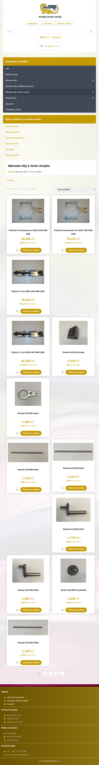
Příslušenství (50, 98)
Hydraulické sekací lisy (15, 138)
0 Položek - (49, 46)
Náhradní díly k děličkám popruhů (20, 86)
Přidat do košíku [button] (30, 250)
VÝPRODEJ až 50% (13, 110)
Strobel (10, 180)
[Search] (91, 31)
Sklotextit (10, 104)
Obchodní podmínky (15, 697)
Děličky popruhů (12, 132)
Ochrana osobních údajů (17, 701)
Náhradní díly (50, 80)
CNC (7, 69)
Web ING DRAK (64, 24)
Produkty (33, 24)
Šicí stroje (10, 149)
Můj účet (45, 37)
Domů (10, 172)
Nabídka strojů (12, 74)
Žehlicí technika (12, 155)
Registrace (56, 37)
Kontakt (47, 24)
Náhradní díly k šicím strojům (50, 92)
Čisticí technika (12, 126)
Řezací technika (12, 144)
